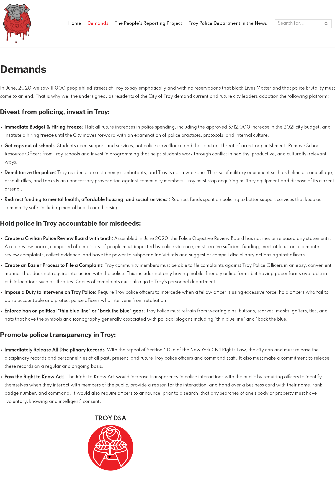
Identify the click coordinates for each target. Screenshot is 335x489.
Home (74, 23)
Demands (98, 23)
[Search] (326, 23)
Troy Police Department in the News (227, 23)
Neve (62, 482)
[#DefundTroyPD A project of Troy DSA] (18, 23)
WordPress (110, 482)
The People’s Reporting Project (148, 23)
